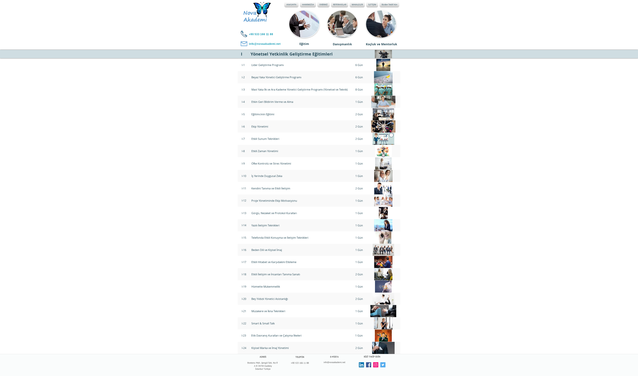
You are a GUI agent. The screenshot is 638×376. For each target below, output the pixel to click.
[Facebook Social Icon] (368, 364)
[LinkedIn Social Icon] (361, 364)
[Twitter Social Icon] (382, 364)
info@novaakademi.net (334, 362)
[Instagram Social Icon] (375, 364)
